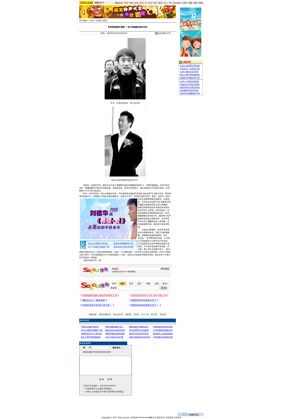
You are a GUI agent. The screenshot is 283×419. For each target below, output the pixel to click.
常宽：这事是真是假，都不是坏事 (125, 103)
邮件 (185, 3)
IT (146, 3)
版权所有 (161, 417)
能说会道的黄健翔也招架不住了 (125, 180)
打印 (154, 314)
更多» (165, 283)
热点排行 (118, 314)
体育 (131, 3)
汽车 (150, 3)
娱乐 (137, 3)
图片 (140, 283)
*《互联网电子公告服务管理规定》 (98, 389)
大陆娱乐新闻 (101, 20)
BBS (196, 3)
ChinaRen (177, 3)
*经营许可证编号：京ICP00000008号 (99, 386)
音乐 (131, 283)
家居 (160, 3)
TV (170, 3)
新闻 (114, 283)
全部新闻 (169, 417)
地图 (148, 283)
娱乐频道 (83, 20)
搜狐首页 (119, 3)
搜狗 (201, 3)
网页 (123, 283)
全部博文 (178, 417)
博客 (190, 3)
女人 (166, 3)
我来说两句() (164, 33)
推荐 (128, 314)
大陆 (91, 20)
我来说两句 (105, 314)
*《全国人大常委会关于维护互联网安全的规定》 (104, 392)
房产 (155, 3)
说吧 (157, 283)
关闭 (163, 314)
